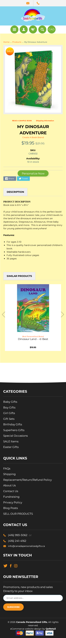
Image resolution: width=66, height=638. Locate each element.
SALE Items (10, 441)
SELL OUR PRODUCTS (18, 513)
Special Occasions (15, 435)
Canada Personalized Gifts (31, 622)
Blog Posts (10, 508)
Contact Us (10, 491)
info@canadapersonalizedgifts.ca (26, 546)
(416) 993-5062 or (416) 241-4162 (38, 3)
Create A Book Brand (33, 137)
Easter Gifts (11, 447)
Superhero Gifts (13, 430)
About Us (9, 485)
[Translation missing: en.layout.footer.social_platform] (5, 565)
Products (16, 42)
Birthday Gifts (12, 424)
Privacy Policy (12, 502)
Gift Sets (8, 418)
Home (6, 42)
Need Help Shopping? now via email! (28, 3)
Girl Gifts (9, 413)
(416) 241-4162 (17, 540)
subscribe (13, 607)
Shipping (9, 474)
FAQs (6, 468)
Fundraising (11, 496)
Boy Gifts (9, 407)
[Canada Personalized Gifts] (33, 15)
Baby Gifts (10, 401)
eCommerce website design (26, 628)
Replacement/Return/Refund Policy (27, 479)
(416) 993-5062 (20, 535)
